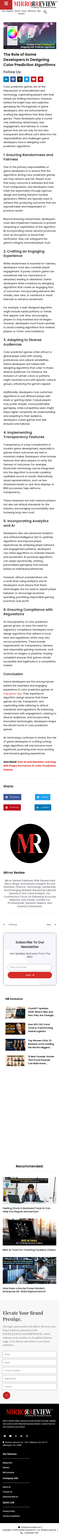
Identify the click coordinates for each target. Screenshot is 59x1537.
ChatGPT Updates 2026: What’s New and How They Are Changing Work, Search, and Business (41, 1012)
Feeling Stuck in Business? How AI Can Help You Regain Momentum (26, 1209)
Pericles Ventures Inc (13, 1442)
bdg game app (12, 693)
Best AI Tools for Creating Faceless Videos (29, 1250)
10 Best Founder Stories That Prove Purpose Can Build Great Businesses (41, 1060)
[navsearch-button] (45, 12)
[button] (12, 797)
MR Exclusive (14, 999)
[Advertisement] (26, 1110)
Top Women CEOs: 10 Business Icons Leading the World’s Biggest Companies (41, 1044)
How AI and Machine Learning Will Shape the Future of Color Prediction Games (29, 766)
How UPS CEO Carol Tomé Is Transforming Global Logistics (40, 1028)
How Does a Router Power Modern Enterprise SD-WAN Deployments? (24, 1290)
